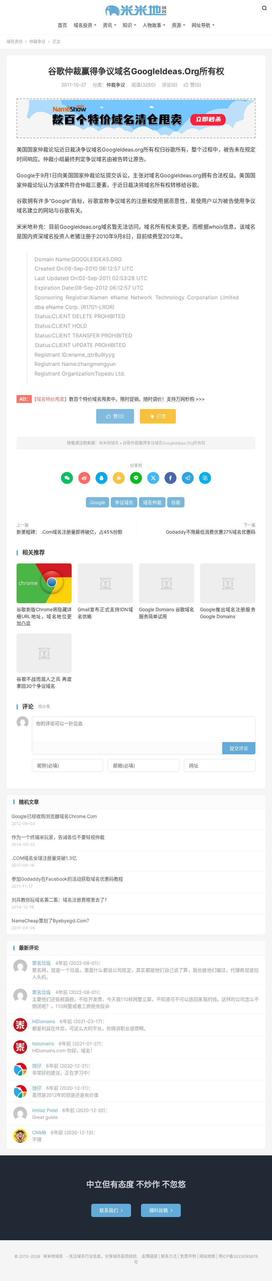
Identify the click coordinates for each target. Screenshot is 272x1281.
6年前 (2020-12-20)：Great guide (71, 1113)
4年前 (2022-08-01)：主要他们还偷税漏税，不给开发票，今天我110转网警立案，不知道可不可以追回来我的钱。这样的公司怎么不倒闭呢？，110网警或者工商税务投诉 (145, 999)
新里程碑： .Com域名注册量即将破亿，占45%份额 (69, 532)
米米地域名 (136, 10)
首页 (62, 25)
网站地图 (207, 1256)
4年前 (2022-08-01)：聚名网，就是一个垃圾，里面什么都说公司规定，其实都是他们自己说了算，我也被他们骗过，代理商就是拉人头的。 (145, 970)
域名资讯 (15, 41)
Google (97, 502)
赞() (192, 84)
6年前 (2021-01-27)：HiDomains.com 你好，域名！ (68, 1047)
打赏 (158, 416)
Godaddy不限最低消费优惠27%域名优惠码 (210, 532)
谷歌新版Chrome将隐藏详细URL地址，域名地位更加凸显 (44, 616)
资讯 (107, 25)
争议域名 (124, 502)
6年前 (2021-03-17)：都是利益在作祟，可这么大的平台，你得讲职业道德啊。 (90, 1025)
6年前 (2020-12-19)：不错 (65, 1136)
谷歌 (175, 502)
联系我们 (111, 1210)
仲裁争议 (37, 41)
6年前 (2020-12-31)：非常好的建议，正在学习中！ (62, 1069)
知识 (127, 25)
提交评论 (239, 748)
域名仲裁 (152, 502)
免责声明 (188, 1256)
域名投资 (83, 25)
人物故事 (152, 25)
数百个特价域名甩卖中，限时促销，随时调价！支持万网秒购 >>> (137, 399)
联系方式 (169, 1256)
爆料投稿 (160, 1210)
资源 (176, 25)
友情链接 (150, 1256)
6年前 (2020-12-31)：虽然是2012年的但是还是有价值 (65, 1091)
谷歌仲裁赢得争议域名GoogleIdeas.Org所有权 (136, 71)
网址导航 (201, 25)
